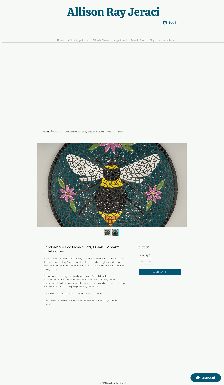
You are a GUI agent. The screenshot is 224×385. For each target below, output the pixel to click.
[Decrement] (141, 261)
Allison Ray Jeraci (113, 12)
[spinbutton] (145, 261)
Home (46, 131)
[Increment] (150, 261)
